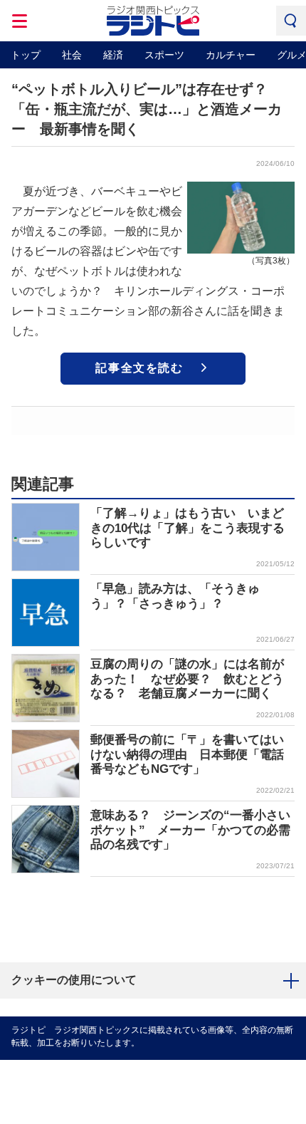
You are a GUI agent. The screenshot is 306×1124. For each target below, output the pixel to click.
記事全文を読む (139, 368)
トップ (26, 55)
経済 (113, 55)
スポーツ (164, 55)
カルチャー (230, 55)
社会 (72, 55)
